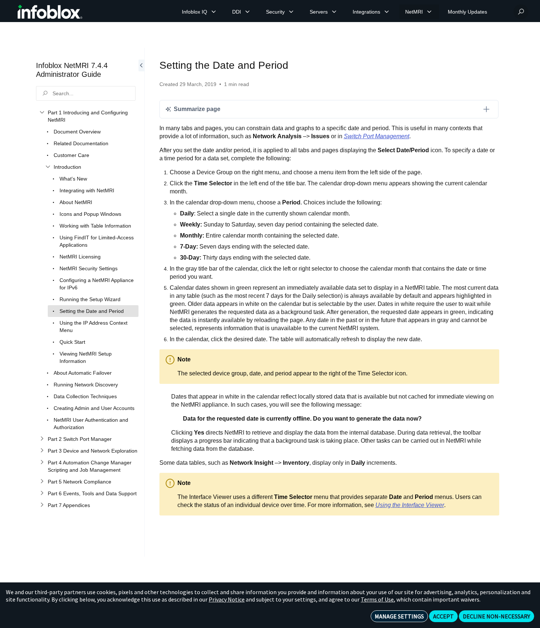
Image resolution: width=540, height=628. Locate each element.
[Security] (291, 11)
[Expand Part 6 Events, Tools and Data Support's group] (42, 493)
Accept (443, 616)
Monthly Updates (467, 12)
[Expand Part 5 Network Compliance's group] (42, 482)
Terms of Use (377, 599)
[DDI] (247, 11)
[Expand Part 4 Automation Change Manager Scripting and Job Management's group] (42, 462)
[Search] (521, 11)
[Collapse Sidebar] (141, 302)
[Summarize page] (486, 109)
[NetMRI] (429, 11)
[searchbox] (86, 93)
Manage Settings (399, 616)
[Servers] (334, 11)
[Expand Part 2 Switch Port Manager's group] (42, 439)
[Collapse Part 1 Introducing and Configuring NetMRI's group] (42, 112)
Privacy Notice (227, 599)
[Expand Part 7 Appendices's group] (42, 505)
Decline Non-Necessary (496, 616)
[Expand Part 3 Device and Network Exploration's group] (42, 451)
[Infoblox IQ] (213, 11)
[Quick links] (50, 11)
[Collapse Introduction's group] (48, 167)
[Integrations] (386, 11)
